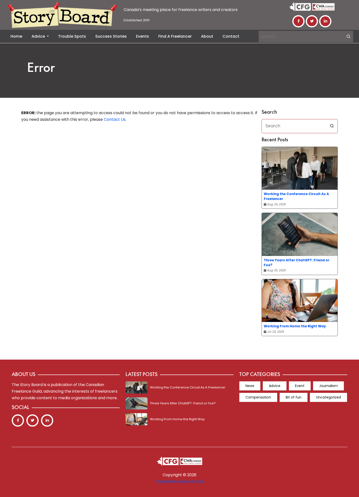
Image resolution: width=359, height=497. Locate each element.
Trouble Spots (72, 36)
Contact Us (115, 119)
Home (16, 36)
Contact (230, 36)
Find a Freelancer (175, 36)
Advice (39, 36)
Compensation (258, 397)
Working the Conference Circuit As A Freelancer (296, 196)
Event (300, 385)
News (249, 385)
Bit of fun (293, 397)
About (207, 36)
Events (142, 36)
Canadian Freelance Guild (179, 481)
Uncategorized (328, 397)
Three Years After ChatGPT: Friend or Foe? (296, 262)
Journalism (328, 385)
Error (41, 68)
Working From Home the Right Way (295, 326)
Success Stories (111, 36)
